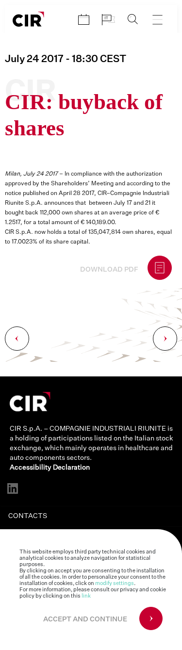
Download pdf (109, 269)
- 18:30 (65, 59)
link (86, 596)
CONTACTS (27, 516)
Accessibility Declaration (50, 467)
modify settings (114, 583)
